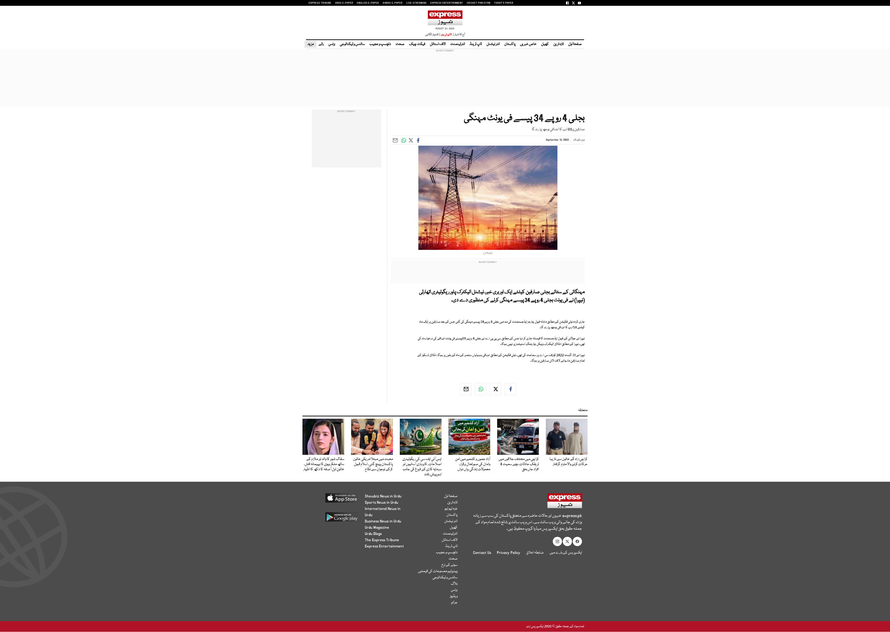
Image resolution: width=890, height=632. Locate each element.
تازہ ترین (558, 44)
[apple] (333, 499)
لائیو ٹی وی (446, 34)
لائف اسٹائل (438, 44)
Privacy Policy (508, 553)
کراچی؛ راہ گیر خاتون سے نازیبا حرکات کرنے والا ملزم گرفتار (569, 461)
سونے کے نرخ (449, 565)
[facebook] (510, 389)
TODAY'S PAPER (503, 3)
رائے (321, 44)
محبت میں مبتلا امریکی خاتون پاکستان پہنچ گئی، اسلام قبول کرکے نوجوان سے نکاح (373, 464)
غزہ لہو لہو (451, 509)
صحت (400, 44)
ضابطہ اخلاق (535, 553)
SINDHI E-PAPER (393, 3)
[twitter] (495, 389)
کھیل (545, 44)
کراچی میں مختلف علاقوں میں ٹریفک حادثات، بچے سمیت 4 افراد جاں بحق (519, 464)
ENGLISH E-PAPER (368, 3)
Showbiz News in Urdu (383, 496)
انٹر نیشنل (493, 44)
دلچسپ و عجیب (380, 44)
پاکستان (509, 44)
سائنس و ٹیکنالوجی (352, 44)
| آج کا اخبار (458, 34)
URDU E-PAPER (344, 3)
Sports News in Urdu (381, 502)
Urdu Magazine (377, 527)
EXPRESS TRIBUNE (320, 3)
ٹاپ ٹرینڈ (476, 44)
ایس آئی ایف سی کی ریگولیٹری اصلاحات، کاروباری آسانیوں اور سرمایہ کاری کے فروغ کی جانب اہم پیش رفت (422, 466)
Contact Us (482, 553)
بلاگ (454, 584)
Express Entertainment (384, 546)
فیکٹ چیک (417, 44)
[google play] (333, 518)
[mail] (465, 389)
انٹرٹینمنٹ (457, 44)
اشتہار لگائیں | (432, 34)
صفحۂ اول (575, 44)
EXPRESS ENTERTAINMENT (446, 3)
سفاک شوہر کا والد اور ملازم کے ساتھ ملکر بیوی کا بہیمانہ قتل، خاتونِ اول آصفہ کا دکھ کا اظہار (323, 464)
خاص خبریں (528, 44)
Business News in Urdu (383, 521)
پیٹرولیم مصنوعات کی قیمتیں (438, 571)
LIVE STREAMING (416, 3)
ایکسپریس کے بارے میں (566, 553)
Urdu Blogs (373, 534)
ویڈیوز (454, 596)
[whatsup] (480, 389)
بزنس (331, 44)
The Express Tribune (382, 540)
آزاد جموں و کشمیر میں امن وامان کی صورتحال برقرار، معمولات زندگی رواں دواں (472, 464)
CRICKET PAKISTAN (478, 3)
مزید (310, 44)
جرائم (454, 602)
